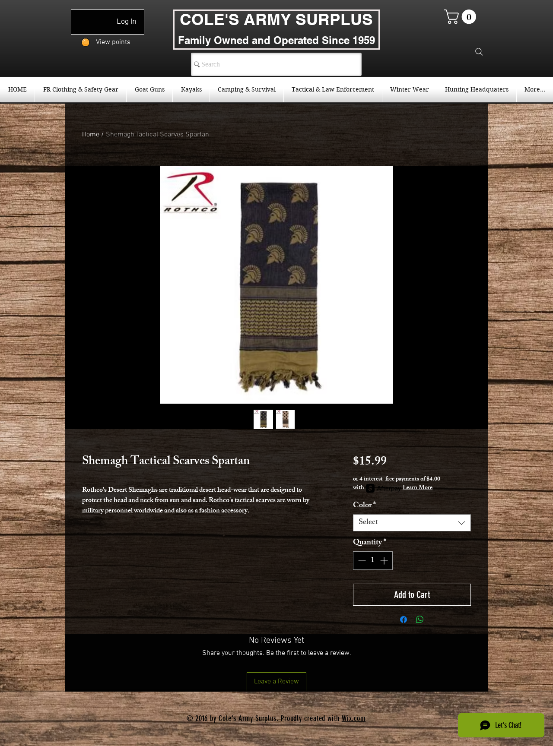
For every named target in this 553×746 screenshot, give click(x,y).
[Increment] (384, 560)
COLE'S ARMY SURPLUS (276, 18)
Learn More (417, 488)
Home (90, 134)
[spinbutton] (373, 560)
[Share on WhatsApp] (420, 619)
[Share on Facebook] (403, 619)
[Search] (479, 52)
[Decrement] (361, 560)
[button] (462, 16)
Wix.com (353, 718)
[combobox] (412, 522)
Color (364, 506)
